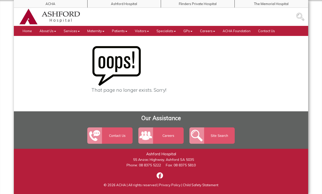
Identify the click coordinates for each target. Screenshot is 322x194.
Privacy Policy (170, 185)
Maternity (94, 31)
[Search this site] (300, 17)
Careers (206, 31)
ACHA (50, 4)
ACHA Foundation (237, 31)
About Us (46, 31)
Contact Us (266, 31)
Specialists (164, 31)
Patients (118, 31)
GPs (186, 31)
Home (27, 31)
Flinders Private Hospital (198, 4)
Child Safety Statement (200, 185)
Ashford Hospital (124, 4)
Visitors (140, 31)
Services (70, 31)
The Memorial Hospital (271, 4)
